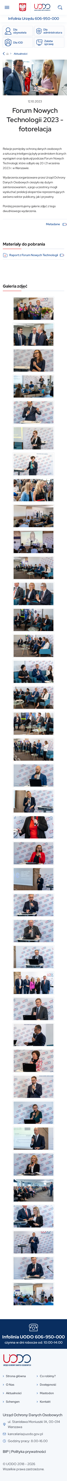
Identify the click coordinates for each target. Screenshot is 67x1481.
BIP (6, 1451)
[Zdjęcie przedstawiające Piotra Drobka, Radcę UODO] (34, 412)
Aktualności (20, 53)
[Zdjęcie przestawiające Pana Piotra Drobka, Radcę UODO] (34, 879)
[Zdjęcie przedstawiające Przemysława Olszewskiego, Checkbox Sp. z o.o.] (34, 1009)
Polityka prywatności (28, 1451)
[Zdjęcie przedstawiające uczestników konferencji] (34, 516)
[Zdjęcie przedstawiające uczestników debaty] (34, 568)
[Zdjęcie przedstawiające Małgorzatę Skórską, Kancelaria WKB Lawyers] (34, 438)
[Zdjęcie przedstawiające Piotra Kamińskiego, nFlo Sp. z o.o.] (34, 775)
